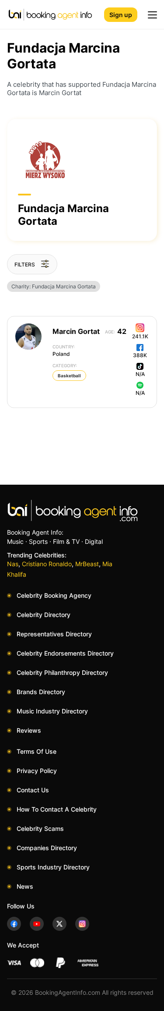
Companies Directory (47, 847)
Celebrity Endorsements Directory (65, 653)
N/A (140, 374)
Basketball (69, 375)
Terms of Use (36, 751)
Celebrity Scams (40, 828)
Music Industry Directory (52, 711)
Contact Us (33, 790)
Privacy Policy (37, 770)
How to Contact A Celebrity (57, 809)
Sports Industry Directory (53, 867)
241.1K (140, 336)
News (25, 886)
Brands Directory (41, 691)
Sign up (120, 14)
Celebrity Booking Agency (54, 595)
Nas (12, 564)
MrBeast (87, 564)
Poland (63, 350)
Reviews (29, 730)
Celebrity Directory (43, 614)
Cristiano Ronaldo (47, 564)
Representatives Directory (54, 634)
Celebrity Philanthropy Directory (62, 672)
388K (140, 355)
